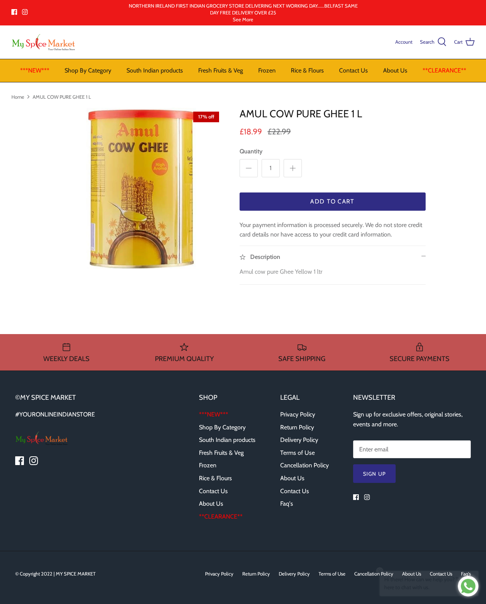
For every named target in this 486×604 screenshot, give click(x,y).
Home (17, 96)
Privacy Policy (297, 414)
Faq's (286, 503)
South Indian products (154, 70)
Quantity (251, 151)
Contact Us (353, 70)
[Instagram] (25, 12)
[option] (142, 189)
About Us (395, 70)
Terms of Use (297, 452)
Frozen (267, 70)
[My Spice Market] (43, 42)
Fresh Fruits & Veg (220, 70)
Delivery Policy (299, 439)
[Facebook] (14, 12)
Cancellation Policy (304, 465)
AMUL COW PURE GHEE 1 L (62, 96)
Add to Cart (332, 201)
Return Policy (297, 427)
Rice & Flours (307, 70)
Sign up (374, 473)
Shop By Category (88, 70)
